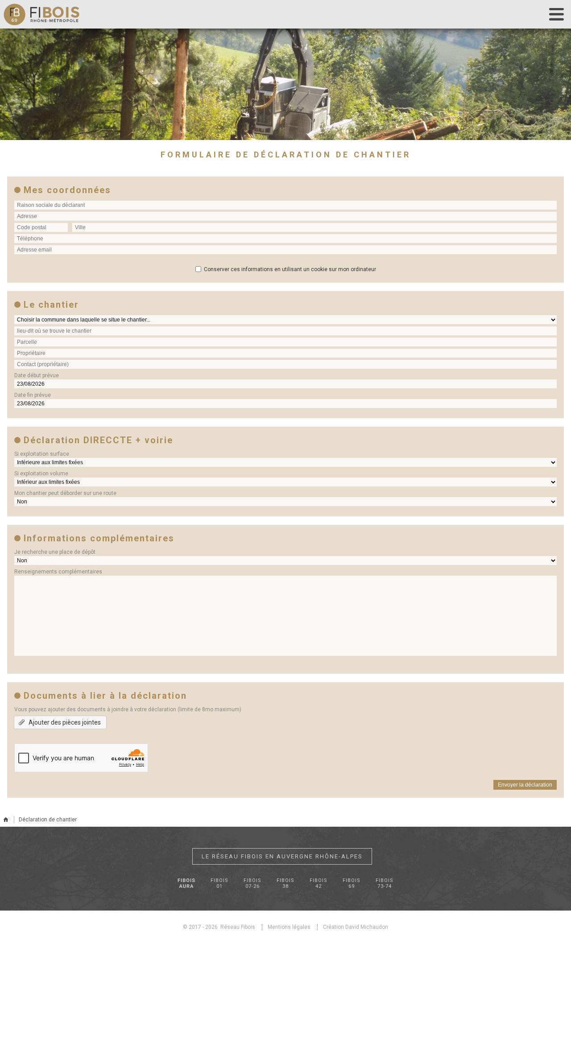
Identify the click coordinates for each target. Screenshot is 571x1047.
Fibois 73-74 (384, 883)
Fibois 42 (318, 883)
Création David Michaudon (355, 927)
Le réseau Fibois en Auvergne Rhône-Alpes (282, 856)
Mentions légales (289, 927)
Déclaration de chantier (48, 819)
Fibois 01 (219, 883)
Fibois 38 (285, 883)
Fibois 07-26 (252, 883)
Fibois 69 (351, 883)
